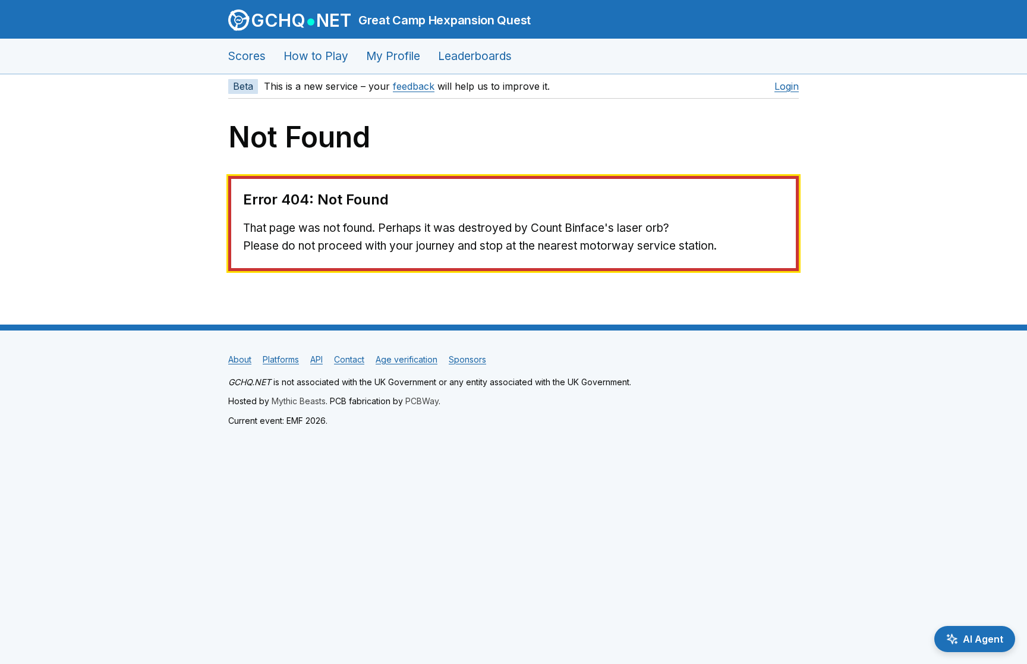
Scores (247, 56)
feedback (413, 86)
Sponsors (467, 359)
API (316, 359)
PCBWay (422, 401)
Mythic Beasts (299, 401)
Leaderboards (475, 56)
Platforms (281, 359)
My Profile (393, 56)
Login (786, 86)
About (239, 359)
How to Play (315, 56)
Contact (349, 359)
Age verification (406, 359)
